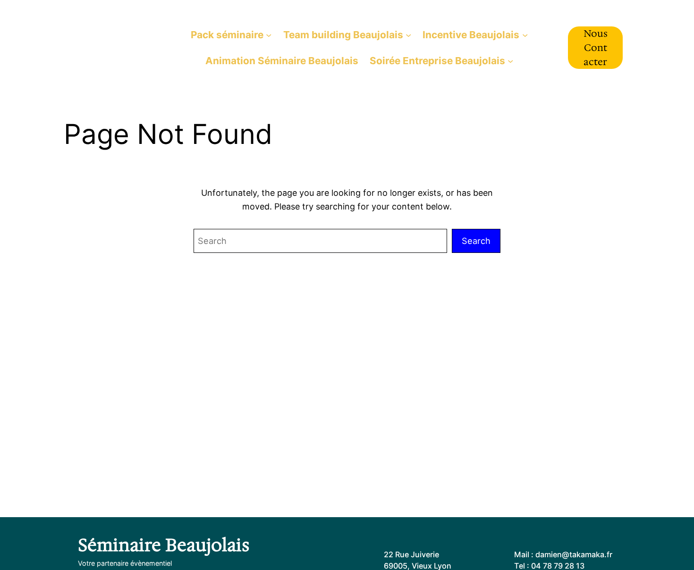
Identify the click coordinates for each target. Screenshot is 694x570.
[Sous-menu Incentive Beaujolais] (525, 34)
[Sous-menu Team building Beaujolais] (408, 34)
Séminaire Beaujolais (112, 47)
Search (476, 240)
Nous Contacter (596, 47)
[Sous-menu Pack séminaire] (268, 34)
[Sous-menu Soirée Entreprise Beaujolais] (510, 60)
